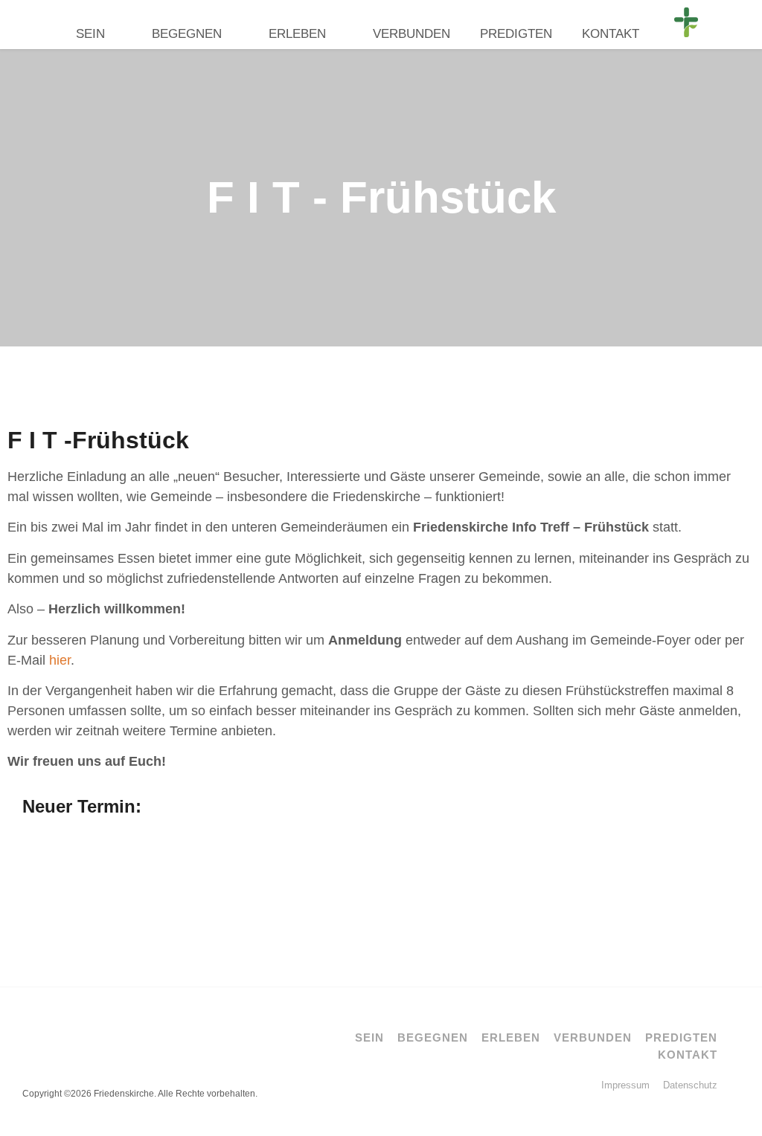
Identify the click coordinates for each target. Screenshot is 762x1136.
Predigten (516, 34)
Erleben (297, 34)
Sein (90, 34)
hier (60, 660)
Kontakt (610, 34)
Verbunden (411, 34)
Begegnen (187, 34)
